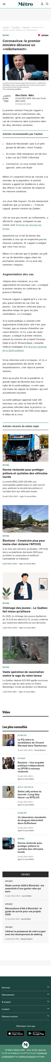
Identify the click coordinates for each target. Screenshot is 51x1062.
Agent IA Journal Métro (28, 496)
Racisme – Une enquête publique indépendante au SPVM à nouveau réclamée (31, 767)
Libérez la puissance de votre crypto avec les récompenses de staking (25, 932)
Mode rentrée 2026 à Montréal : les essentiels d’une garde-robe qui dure (24, 888)
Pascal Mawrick (40, 750)
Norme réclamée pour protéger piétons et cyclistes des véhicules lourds (25, 473)
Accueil (6, 27)
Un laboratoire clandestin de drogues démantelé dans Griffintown (32, 820)
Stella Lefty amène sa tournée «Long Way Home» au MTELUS (29, 794)
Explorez (25, 874)
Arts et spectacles (25, 787)
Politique (21, 758)
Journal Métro (27, 895)
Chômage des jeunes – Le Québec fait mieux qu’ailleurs (25, 609)
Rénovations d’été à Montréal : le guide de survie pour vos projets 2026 (23, 911)
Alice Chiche (21, 95)
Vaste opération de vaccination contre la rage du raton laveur (23, 673)
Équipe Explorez (27, 938)
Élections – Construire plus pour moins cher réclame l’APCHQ (24, 542)
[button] (3, 4)
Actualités (16, 27)
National (26, 27)
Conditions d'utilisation (27, 1056)
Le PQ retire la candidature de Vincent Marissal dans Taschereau (32, 742)
